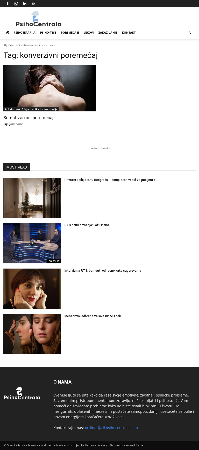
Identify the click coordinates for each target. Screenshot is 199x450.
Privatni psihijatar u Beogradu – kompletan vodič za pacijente (110, 180)
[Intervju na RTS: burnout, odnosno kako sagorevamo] (32, 289)
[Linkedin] (25, 3)
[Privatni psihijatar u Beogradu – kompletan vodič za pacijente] (32, 198)
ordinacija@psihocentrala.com (111, 427)
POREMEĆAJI (70, 32)
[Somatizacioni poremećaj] (49, 88)
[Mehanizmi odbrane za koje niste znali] (32, 334)
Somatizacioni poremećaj (28, 117)
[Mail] (33, 3)
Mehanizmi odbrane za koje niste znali (93, 316)
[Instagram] (16, 3)
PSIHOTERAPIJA (24, 32)
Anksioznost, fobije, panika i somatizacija (31, 109)
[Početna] (7, 32)
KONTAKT (129, 32)
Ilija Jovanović (13, 124)
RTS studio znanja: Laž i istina (87, 225)
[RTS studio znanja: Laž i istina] (32, 243)
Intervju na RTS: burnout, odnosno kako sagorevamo (103, 270)
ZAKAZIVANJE (107, 32)
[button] (189, 32)
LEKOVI (89, 32)
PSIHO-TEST (48, 32)
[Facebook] (7, 3)
